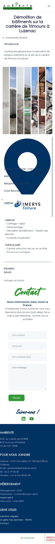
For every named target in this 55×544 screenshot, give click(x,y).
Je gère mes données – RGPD (16, 519)
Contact (4, 523)
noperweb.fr (6, 497)
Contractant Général (16, 37)
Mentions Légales (9, 516)
